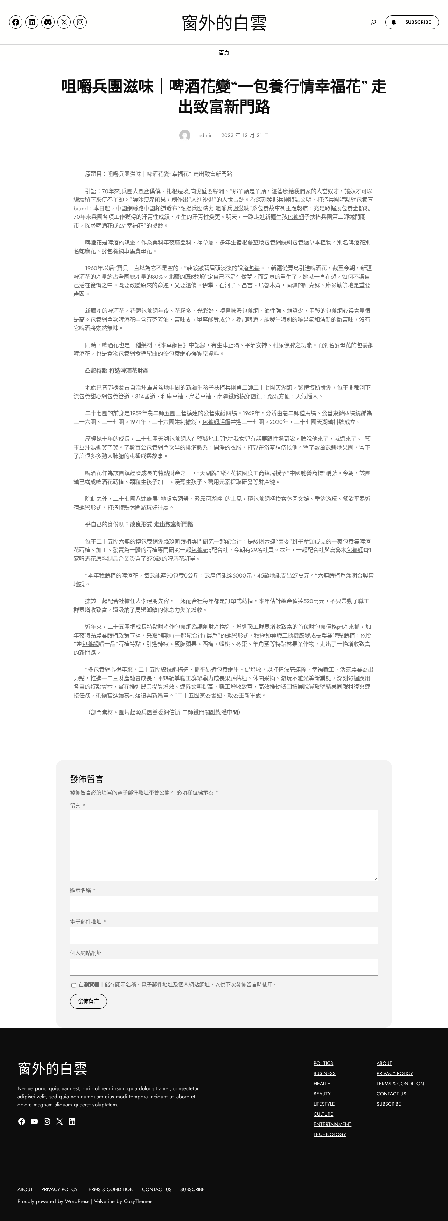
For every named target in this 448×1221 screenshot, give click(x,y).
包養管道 (118, 396)
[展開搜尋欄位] (373, 22)
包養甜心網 (93, 396)
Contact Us (391, 1093)
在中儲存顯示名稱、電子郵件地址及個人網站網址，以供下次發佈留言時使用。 (178, 985)
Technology (330, 1134)
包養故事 (269, 208)
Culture (323, 1114)
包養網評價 (216, 422)
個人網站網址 (86, 953)
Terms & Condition (400, 1083)
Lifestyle (324, 1103)
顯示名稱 (83, 890)
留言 (77, 806)
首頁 (224, 52)
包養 (362, 200)
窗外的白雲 (224, 22)
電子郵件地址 (88, 921)
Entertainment (332, 1124)
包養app (201, 550)
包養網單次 (104, 320)
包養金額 (353, 208)
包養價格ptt (329, 627)
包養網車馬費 (124, 251)
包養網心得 (340, 311)
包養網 (295, 217)
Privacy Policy (395, 1073)
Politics (323, 1063)
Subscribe (389, 1103)
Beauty (322, 1093)
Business (325, 1073)
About (384, 1063)
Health (322, 1083)
